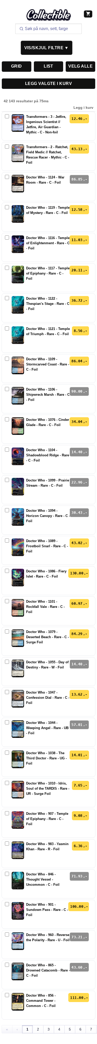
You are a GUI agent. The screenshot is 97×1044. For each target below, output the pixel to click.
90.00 (76, 391)
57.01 (76, 725)
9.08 (78, 815)
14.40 (76, 452)
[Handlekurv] (88, 14)
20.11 (76, 270)
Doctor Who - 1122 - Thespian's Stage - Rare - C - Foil (47, 304)
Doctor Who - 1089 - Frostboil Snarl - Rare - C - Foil (47, 546)
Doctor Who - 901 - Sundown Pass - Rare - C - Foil (47, 910)
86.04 (76, 361)
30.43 (76, 512)
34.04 (76, 422)
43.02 (76, 543)
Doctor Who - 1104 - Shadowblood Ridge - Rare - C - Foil (47, 455)
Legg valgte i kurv (48, 83)
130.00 (76, 573)
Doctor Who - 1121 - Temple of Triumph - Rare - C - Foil (48, 331)
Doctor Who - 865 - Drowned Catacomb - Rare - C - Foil (48, 970)
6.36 (78, 846)
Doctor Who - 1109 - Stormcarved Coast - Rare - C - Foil (47, 364)
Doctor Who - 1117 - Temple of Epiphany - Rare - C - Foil (48, 273)
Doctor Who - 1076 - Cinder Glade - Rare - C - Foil (47, 422)
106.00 (76, 906)
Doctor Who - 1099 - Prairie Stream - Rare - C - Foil (47, 483)
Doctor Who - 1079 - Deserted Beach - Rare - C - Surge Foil (47, 637)
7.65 (78, 785)
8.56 (78, 331)
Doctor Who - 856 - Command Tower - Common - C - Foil (41, 1001)
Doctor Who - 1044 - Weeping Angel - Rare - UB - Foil (47, 728)
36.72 (76, 300)
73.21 (76, 937)
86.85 (76, 179)
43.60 (76, 967)
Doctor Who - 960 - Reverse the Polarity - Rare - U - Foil (48, 937)
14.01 (76, 755)
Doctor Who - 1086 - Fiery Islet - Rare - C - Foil (46, 574)
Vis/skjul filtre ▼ (46, 48)
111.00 (76, 998)
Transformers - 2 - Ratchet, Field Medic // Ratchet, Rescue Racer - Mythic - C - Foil (47, 154)
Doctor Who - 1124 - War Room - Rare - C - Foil (45, 180)
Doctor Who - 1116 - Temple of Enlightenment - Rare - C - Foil (48, 243)
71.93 (76, 876)
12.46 (76, 119)
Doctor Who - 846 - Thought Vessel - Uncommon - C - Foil (42, 880)
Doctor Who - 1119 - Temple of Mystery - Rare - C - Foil (48, 210)
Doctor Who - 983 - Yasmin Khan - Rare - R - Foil (47, 846)
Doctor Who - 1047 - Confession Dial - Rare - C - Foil (47, 698)
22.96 (76, 482)
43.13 (76, 149)
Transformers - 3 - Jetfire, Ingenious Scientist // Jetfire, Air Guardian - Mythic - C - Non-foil (46, 124)
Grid (16, 66)
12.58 (76, 209)
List (48, 66)
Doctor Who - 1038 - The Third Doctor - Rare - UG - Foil (46, 758)
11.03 (76, 240)
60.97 (76, 603)
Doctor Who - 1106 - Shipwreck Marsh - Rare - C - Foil (48, 395)
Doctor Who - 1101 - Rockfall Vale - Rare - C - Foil (45, 607)
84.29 (76, 634)
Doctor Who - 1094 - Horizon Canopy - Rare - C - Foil (48, 516)
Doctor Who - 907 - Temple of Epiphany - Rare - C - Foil (47, 819)
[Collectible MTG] (48, 14)
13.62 (76, 694)
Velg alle (80, 66)
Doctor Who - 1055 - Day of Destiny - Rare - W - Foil (47, 664)
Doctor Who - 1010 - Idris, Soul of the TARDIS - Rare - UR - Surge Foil (47, 789)
